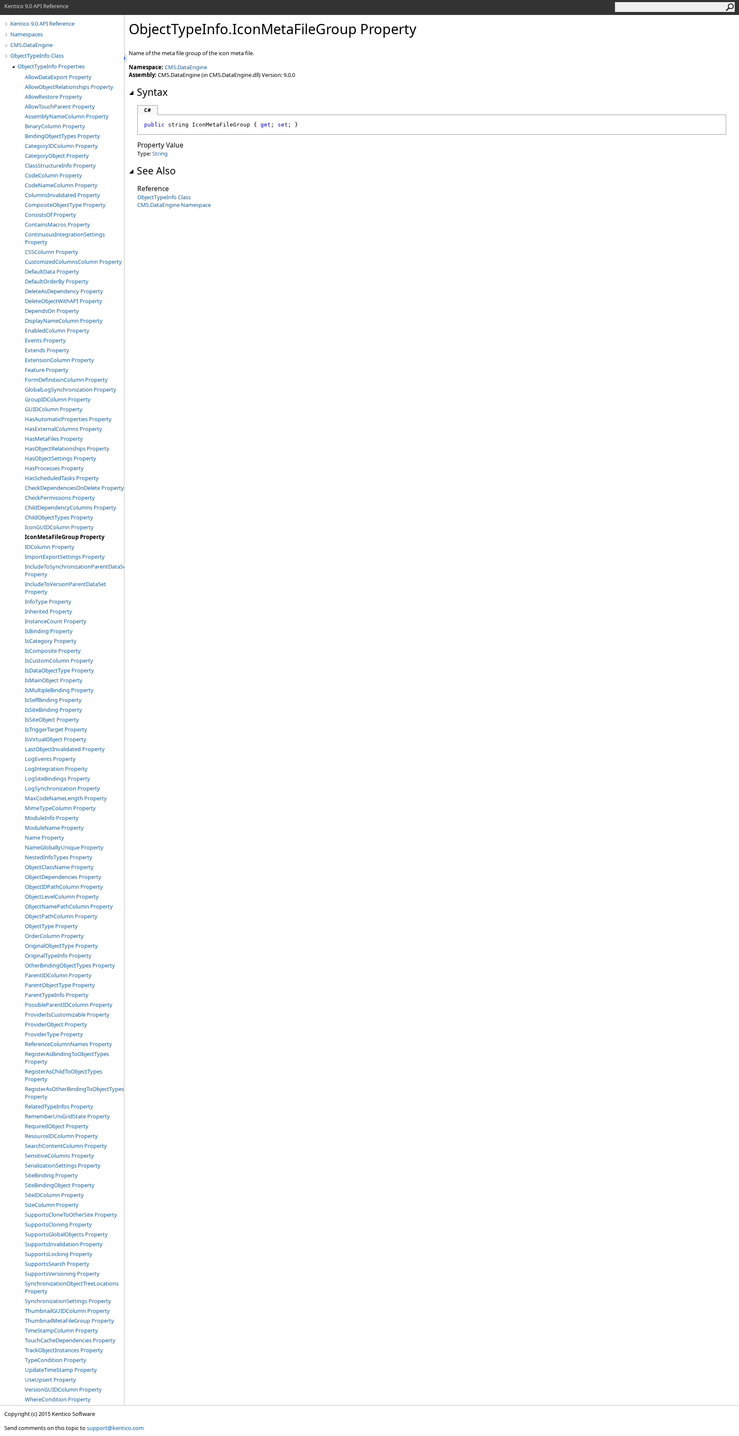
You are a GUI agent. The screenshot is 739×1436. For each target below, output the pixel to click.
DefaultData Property (52, 271)
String (160, 153)
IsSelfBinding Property (53, 700)
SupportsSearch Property (57, 1264)
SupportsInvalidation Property (64, 1244)
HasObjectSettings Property (60, 458)
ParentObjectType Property (60, 985)
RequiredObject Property (57, 1126)
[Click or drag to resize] (126, 58)
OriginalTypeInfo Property (58, 955)
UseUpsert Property (50, 1379)
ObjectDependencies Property (63, 877)
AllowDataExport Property (58, 77)
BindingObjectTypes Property (62, 136)
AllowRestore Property (53, 96)
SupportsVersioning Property (62, 1273)
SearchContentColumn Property (66, 1146)
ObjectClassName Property (59, 867)
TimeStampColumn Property (61, 1330)
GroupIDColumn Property (58, 399)
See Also (156, 170)
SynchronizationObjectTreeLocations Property (71, 1287)
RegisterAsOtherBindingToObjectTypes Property (74, 1092)
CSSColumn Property (51, 252)
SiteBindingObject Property (60, 1185)
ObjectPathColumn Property (61, 916)
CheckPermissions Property (60, 497)
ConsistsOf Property (50, 214)
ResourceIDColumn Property (61, 1136)
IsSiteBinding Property (53, 710)
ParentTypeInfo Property (57, 995)
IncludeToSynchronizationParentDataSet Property (74, 570)
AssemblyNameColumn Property (67, 116)
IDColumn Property (49, 547)
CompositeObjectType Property (65, 205)
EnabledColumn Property (57, 330)
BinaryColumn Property (55, 126)
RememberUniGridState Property (67, 1116)
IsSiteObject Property (52, 719)
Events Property (45, 340)
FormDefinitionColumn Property (66, 379)
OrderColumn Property (54, 936)
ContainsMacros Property (57, 224)
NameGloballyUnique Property (64, 847)
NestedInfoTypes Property (58, 857)
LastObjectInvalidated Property (65, 749)
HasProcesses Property (54, 468)
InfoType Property (48, 601)
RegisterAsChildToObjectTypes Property (63, 1075)
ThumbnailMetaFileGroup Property (69, 1320)
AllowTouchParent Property (60, 106)
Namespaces (26, 34)
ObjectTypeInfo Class (37, 55)
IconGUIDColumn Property (59, 527)
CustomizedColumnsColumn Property (73, 261)
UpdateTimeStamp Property (61, 1370)
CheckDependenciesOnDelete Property (74, 488)
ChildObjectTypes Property (59, 517)
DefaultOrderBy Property (57, 281)
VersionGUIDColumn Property (63, 1389)
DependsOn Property (52, 311)
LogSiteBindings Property (57, 778)
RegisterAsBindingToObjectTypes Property (67, 1057)
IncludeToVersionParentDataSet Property (65, 588)
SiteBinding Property (51, 1175)
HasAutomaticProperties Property (68, 419)
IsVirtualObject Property (55, 739)
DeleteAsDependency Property (64, 291)
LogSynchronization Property (62, 788)
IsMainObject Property (54, 680)
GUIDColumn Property (54, 409)
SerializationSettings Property (63, 1165)
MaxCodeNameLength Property (66, 798)
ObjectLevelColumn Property (62, 896)
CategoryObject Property (57, 155)
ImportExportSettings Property (65, 556)
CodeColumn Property (53, 175)
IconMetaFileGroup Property (64, 537)
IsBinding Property (49, 631)
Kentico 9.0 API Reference (42, 23)
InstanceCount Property (55, 621)
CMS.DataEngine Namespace (174, 205)
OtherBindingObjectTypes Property (70, 965)
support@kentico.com (115, 1428)
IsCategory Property (51, 641)
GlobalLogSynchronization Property (70, 389)
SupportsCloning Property (58, 1224)
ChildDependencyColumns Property (70, 507)
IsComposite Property (53, 651)
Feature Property (46, 370)
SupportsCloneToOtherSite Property (71, 1214)
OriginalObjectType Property (61, 945)
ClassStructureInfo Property (60, 165)
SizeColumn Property (52, 1205)
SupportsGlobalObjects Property (66, 1234)
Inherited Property (48, 611)
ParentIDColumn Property (58, 975)
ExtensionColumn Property (59, 360)
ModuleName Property (54, 828)
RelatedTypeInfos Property (59, 1106)
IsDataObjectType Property (59, 670)
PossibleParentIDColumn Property (68, 1004)
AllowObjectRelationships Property (69, 87)
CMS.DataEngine (31, 45)
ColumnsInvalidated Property (62, 195)
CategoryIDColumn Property (61, 146)
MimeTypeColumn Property (60, 808)
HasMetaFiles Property (54, 438)
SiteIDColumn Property (54, 1195)
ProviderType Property (54, 1034)
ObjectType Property (51, 926)
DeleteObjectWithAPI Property (63, 301)
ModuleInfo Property (52, 818)
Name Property (44, 837)
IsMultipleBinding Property (59, 690)
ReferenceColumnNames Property (68, 1044)
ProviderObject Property (56, 1024)
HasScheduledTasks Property (62, 478)
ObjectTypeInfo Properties (51, 66)
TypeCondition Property (55, 1360)
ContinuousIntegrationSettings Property (65, 238)
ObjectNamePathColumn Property (69, 906)
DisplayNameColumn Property (64, 320)
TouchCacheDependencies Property (70, 1340)
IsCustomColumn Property (59, 660)
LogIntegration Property (56, 769)
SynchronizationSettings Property (68, 1301)
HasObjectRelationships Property (67, 448)
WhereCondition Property (58, 1399)
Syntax (152, 92)
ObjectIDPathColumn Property (64, 886)
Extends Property (47, 350)
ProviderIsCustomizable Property (67, 1014)
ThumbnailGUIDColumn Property (67, 1311)
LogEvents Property (50, 759)
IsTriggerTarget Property (56, 729)
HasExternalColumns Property (63, 429)
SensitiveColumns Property (59, 1155)
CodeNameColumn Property (61, 185)
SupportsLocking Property (58, 1254)
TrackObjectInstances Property (64, 1350)
